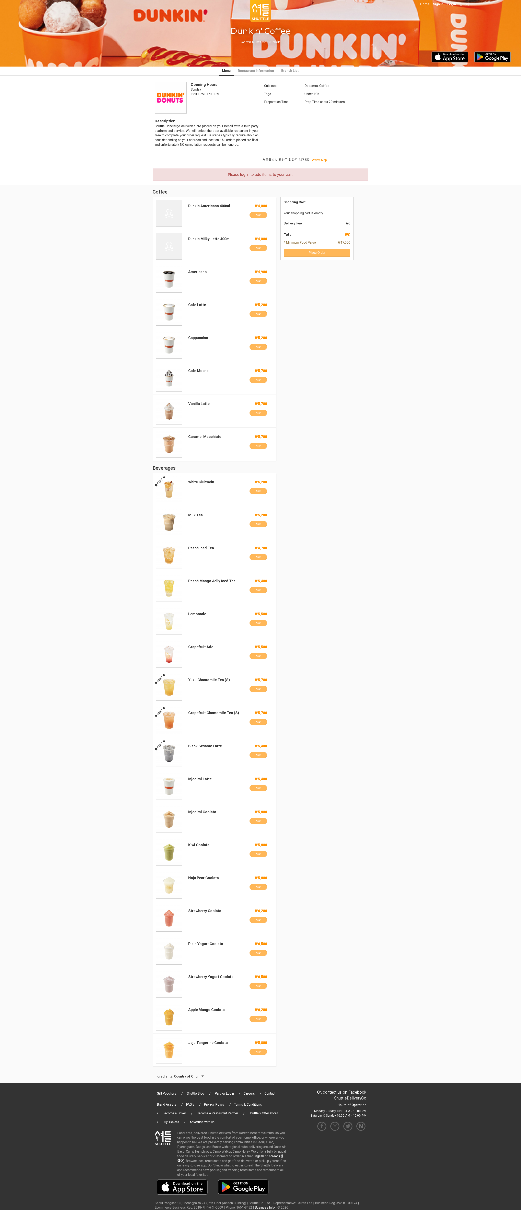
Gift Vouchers (166, 1093)
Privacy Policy (214, 1104)
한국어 (464, 4)
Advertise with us (202, 1122)
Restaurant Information (256, 71)
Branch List (290, 71)
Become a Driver (174, 1113)
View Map (320, 160)
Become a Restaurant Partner (217, 1113)
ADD (258, 214)
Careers (249, 1093)
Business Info (265, 1207)
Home (424, 4)
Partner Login (224, 1093)
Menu (226, 71)
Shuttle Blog (195, 1093)
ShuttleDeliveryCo (350, 1098)
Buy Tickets (170, 1122)
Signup (438, 4)
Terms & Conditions (248, 1104)
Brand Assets (166, 1104)
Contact (270, 1093)
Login (451, 4)
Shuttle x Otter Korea (263, 1113)
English (259, 1156)
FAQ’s (190, 1104)
